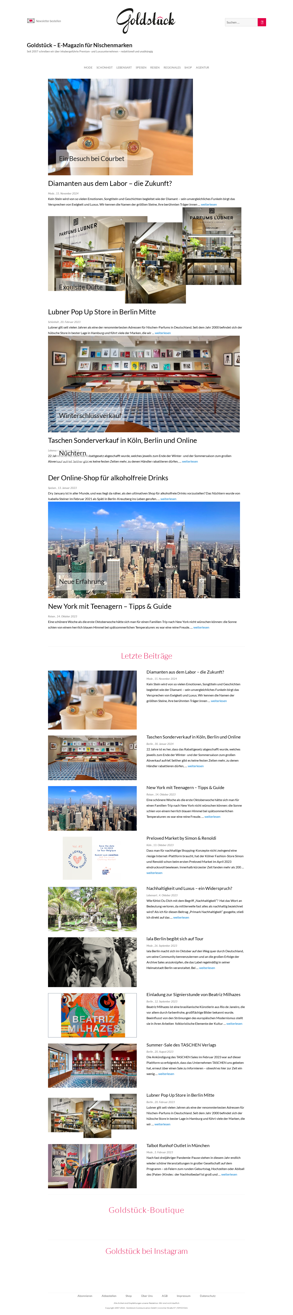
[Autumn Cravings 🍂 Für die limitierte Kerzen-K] (107, 1272)
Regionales (172, 67)
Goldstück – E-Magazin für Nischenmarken (79, 45)
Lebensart (124, 67)
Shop (188, 67)
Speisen (141, 67)
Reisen (155, 67)
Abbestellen (109, 1295)
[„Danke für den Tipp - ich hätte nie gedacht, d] (226, 1272)
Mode (88, 67)
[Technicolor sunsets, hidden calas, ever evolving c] (186, 1272)
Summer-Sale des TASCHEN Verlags (181, 1044)
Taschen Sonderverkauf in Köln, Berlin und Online (122, 440)
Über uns (147, 1295)
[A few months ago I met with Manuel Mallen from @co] (146, 1272)
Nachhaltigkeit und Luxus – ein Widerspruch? (189, 888)
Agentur (202, 67)
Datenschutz (207, 1295)
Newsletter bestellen (48, 21)
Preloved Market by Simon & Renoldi (181, 838)
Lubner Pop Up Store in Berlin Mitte (102, 312)
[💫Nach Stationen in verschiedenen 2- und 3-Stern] (67, 1272)
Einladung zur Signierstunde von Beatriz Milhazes (193, 994)
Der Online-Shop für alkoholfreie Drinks (108, 478)
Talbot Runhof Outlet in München (177, 1145)
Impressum (184, 1295)
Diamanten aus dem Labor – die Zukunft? (110, 183)
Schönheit (104, 67)
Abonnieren (85, 1295)
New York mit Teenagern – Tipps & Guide (109, 606)
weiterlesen (209, 204)
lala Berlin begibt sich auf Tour (175, 938)
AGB (165, 1295)
